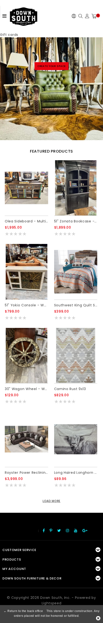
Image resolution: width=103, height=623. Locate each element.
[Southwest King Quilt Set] (75, 271)
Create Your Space (51, 66)
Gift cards (9, 34)
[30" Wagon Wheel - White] (26, 355)
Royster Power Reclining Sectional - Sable (26, 472)
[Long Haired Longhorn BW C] (75, 439)
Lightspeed (52, 603)
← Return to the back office (23, 611)
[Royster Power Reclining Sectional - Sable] (26, 439)
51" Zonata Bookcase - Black (75, 221)
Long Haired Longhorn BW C (75, 472)
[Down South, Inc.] (23, 15)
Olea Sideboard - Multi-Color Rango (26, 221)
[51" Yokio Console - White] (26, 271)
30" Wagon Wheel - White (26, 388)
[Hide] (98, 618)
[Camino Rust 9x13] (75, 355)
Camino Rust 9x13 (70, 388)
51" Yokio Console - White (26, 305)
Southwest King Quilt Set (75, 305)
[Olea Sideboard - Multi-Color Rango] (26, 187)
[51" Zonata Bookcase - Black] (75, 187)
